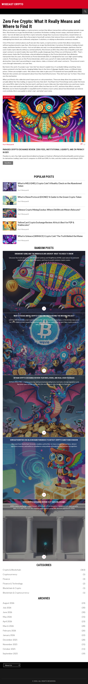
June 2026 (44, 612)
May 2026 (44, 617)
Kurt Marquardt (8, 144)
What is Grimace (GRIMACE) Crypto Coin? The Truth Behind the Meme (50, 236)
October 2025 (44, 649)
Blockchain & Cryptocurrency (44, 593)
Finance (44, 579)
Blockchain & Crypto (44, 588)
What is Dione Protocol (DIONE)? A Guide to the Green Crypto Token (49, 197)
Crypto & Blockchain (44, 570)
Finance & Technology (44, 583)
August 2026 (44, 603)
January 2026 (44, 635)
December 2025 (44, 640)
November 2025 (44, 644)
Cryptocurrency (44, 574)
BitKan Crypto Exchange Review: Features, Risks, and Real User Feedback (44, 378)
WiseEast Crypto (12, 4)
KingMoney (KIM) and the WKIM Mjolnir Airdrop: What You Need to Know (44, 254)
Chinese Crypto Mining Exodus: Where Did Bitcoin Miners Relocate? (49, 209)
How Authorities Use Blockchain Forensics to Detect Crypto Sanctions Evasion (44, 440)
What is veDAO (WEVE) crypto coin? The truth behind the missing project (44, 316)
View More (7, 163)
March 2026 (44, 626)
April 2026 (44, 621)
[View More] (44, 309)
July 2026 (44, 607)
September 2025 (44, 653)
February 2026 (44, 630)
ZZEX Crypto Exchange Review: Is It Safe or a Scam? (44, 502)
